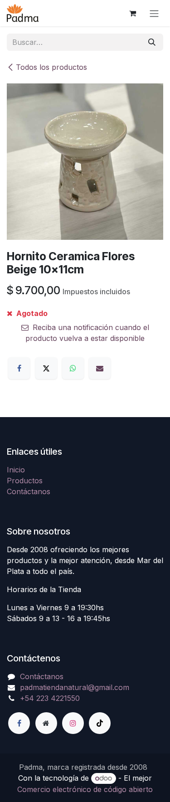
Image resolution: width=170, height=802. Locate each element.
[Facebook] (19, 368)
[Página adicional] (46, 723)
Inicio (16, 469)
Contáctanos (28, 491)
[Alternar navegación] (154, 13)
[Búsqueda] (152, 42)
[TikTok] (100, 723)
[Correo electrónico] (100, 368)
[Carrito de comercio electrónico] (132, 13)
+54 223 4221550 (50, 698)
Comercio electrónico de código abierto (85, 789)
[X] (46, 368)
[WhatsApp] (73, 368)
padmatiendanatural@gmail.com (74, 687)
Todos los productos (51, 67)
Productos (25, 480)
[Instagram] (73, 723)
